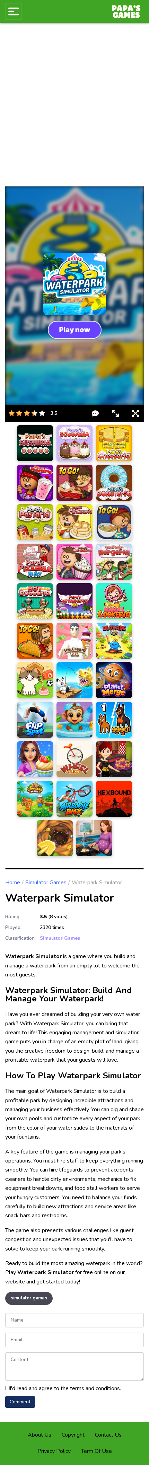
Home (12, 882)
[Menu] (13, 11)
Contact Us (108, 1435)
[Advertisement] (74, 108)
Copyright (73, 1435)
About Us (39, 1435)
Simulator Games (46, 882)
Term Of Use (96, 1451)
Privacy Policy (54, 1451)
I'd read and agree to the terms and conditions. (65, 1388)
